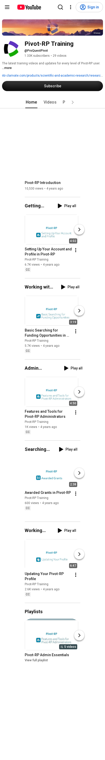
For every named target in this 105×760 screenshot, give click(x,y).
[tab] (31, 102)
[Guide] (7, 7)
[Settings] (71, 7)
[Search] (60, 7)
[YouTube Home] (29, 7)
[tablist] (52, 102)
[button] (73, 102)
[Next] (79, 229)
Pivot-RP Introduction (43, 183)
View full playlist (36, 660)
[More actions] (76, 250)
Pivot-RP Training (36, 259)
